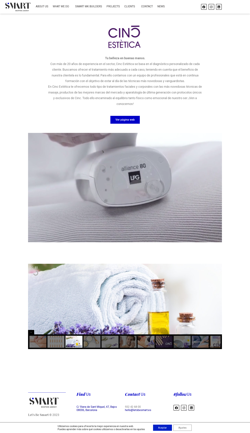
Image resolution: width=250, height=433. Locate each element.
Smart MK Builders (88, 6)
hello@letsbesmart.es (138, 410)
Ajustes (182, 427)
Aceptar (162, 427)
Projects (113, 6)
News (161, 6)
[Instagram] (211, 7)
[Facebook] (204, 7)
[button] (125, 120)
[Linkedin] (219, 7)
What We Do (61, 6)
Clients (129, 6)
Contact (147, 6)
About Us (42, 6)
